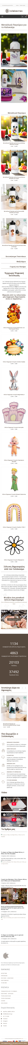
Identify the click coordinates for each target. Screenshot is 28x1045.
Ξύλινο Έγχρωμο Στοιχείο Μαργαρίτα (14, 560)
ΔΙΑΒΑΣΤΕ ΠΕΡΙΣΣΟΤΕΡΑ (19, 902)
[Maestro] (13, 1041)
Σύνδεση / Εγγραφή (22, 5)
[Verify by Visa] (5, 1041)
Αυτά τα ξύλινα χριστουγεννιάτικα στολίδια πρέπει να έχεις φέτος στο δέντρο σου (12, 908)
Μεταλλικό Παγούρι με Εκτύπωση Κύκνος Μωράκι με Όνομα (14, 177)
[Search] (22, 16)
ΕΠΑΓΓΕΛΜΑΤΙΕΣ (5, 980)
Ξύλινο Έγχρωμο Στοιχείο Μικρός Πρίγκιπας (14, 494)
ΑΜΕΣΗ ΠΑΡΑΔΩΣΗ (11, 748)
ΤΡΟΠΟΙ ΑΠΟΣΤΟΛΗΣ (6, 996)
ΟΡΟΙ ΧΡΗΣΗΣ (4, 1003)
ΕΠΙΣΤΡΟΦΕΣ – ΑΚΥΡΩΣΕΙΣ (7, 993)
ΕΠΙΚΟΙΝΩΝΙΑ (4, 975)
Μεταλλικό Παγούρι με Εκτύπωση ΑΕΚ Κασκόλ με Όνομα (14, 212)
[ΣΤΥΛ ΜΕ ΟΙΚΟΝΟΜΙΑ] (3, 782)
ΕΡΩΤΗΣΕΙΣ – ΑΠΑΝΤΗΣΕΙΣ (7, 978)
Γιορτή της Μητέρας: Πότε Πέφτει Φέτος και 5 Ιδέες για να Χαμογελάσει (14, 880)
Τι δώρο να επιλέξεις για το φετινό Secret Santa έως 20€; (12, 935)
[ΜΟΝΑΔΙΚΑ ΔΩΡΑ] (3, 765)
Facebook (5, 1018)
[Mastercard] (16, 1041)
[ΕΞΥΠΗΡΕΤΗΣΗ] (3, 757)
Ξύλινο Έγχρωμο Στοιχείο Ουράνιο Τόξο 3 (14, 527)
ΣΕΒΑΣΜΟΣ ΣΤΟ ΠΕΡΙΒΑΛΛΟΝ (14, 772)
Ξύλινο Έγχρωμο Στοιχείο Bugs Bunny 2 (14, 394)
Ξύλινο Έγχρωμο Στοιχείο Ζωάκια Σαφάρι (14, 361)
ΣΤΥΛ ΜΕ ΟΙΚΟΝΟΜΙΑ (12, 780)
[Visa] (19, 1041)
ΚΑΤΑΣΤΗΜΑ (4, 973)
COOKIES (3, 1000)
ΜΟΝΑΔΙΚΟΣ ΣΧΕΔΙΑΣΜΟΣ (13, 742)
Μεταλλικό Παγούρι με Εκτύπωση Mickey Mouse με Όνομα (14, 143)
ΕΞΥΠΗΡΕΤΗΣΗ (10, 755)
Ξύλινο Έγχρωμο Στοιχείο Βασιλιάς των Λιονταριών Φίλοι (14, 328)
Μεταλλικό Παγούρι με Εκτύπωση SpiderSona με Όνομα (11, 724)
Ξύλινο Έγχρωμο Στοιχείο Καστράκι (14, 427)
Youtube (5, 1025)
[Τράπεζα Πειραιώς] (23, 1041)
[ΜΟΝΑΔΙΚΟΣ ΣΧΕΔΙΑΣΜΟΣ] (3, 744)
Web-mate (21, 1038)
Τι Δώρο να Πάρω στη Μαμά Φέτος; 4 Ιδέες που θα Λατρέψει (12, 853)
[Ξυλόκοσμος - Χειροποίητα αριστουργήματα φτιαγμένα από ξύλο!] (14, 10)
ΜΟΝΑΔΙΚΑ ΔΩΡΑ (11, 763)
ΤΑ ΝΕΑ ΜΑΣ (4, 982)
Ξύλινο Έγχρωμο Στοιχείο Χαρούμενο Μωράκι (14, 460)
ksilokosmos (12, 856)
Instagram (5, 1021)
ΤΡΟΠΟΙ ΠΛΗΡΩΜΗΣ (5, 998)
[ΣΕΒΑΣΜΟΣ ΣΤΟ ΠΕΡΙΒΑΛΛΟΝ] (3, 773)
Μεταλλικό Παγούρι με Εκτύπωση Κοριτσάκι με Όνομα (14, 246)
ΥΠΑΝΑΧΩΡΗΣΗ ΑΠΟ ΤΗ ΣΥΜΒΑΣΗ (9, 991)
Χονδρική (17, 5)
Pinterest (5, 1023)
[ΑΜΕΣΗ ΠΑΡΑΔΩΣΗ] (3, 750)
